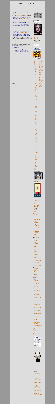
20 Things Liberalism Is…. (37, 304)
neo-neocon (35, 274)
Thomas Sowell (36, 332)
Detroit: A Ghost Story (40, 63)
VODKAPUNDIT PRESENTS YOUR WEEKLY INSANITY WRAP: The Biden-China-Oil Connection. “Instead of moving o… (38, 250)
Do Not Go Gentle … (36, 101)
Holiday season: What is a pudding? (38, 265)
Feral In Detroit (41, 66)
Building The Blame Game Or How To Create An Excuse (38, 278)
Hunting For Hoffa (40, 74)
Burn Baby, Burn (40, 81)
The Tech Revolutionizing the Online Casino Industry (38, 244)
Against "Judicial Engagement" (37, 227)
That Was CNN (35, 281)
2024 (35, 61)
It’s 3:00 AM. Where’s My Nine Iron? (36, 162)
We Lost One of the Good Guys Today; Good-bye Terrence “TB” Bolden (38, 290)
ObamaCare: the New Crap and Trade (36, 114)
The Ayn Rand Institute (37, 322)
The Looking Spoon (36, 323)
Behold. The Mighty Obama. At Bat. (36, 138)
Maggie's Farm (36, 264)
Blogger (29, 402)
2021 (35, 62)
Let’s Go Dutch (36, 127)
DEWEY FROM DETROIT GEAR (38, 374)
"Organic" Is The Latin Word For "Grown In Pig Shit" (37, 313)
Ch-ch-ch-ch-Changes (36, 106)
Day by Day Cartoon (36, 231)
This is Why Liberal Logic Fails (36, 103)
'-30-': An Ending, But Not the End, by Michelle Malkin (38, 268)
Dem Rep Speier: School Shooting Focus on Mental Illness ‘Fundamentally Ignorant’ (37, 215)
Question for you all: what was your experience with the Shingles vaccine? (38, 275)
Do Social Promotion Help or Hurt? (36, 150)
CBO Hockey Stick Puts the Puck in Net (36, 84)
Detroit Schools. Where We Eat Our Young (41, 85)
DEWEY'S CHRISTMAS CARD (37, 379)
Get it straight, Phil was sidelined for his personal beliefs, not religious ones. (38, 287)
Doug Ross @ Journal (36, 237)
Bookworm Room (36, 222)
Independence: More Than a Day (37, 382)
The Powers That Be (36, 324)
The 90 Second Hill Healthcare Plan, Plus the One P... (36, 111)
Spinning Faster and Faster (36, 152)
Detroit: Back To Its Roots (40, 67)
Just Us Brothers (41, 80)
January (36, 166)
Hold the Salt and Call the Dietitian (36, 133)
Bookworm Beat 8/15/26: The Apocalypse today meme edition (37, 223)
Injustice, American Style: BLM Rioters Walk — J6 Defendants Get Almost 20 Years (37, 310)
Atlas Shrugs (35, 209)
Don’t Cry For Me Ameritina (36, 129)
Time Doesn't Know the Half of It (41, 77)
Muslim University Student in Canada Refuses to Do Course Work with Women (38, 211)
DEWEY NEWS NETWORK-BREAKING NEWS (37, 378)
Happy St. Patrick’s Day (36, 120)
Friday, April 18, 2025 (36, 317)
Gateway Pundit (36, 243)
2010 (35, 68)
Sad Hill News (35, 306)
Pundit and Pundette (36, 294)
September (36, 74)
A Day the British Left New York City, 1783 (38, 238)
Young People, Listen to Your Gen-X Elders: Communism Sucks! (38, 207)
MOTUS (35, 271)
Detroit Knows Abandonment (41, 70)
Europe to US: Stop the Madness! (37, 385)
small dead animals (36, 312)
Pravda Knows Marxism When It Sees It (38, 384)
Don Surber (35, 236)
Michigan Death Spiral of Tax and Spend (41, 65)
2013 (35, 65)
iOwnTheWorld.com (36, 253)
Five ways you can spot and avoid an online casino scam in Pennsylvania (38, 307)
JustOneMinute (36, 254)
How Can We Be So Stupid (36, 91)
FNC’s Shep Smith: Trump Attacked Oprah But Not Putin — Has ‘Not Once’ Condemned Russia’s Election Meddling (38, 219)
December (36, 69)
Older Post (30, 81)
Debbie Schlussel (36, 232)
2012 (35, 66)
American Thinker (36, 206)
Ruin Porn (40, 75)
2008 (35, 169)
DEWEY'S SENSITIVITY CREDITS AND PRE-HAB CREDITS (38, 394)
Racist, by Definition (36, 82)
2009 (35, 168)
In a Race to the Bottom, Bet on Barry (36, 141)
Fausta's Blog (35, 240)
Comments (35, 45)
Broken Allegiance (40, 83)
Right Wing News (36, 303)
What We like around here (40, 69)
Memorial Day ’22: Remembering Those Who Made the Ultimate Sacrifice (37, 234)
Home (21, 81)
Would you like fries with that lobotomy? (36, 94)
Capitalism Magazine (36, 225)
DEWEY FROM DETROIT (27, 3)
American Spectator (36, 205)
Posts (35, 44)
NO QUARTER (36, 280)
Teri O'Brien (35, 319)
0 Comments (24, 59)
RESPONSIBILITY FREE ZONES (38, 389)
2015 (35, 63)
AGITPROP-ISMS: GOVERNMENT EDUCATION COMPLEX (38, 373)
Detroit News (17, 15)
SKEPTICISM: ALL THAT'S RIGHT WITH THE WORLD (38, 393)
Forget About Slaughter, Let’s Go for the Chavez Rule (36, 123)
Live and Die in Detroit (41, 72)
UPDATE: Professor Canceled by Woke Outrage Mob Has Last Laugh (38, 284)
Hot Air (35, 246)
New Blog (35, 330)
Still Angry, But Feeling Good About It (36, 88)
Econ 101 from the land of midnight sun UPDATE (36, 98)
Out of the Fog (36, 136)
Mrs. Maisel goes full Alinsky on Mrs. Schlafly (38, 241)
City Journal (35, 226)
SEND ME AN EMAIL (36, 41)
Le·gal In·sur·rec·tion (36, 256)
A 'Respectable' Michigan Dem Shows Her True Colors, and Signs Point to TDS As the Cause (38, 301)
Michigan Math (41, 73)
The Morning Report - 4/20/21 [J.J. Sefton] (37, 201)
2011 (35, 67)
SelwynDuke (35, 309)
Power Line (35, 292)
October (36, 72)
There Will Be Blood (36, 107)
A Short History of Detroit (41, 61)
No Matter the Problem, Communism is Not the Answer (38, 272)
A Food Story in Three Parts (37, 229)
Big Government (36, 213)
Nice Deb (35, 277)
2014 (35, 64)
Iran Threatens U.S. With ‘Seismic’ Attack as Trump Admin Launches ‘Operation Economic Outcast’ (37, 257)
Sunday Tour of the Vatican (36, 144)
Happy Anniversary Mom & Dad (36, 147)
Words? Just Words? (36, 386)
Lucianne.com (35, 259)
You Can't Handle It (40, 79)
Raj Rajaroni (36, 38)
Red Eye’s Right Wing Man (36, 155)
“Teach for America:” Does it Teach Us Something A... (36, 158)
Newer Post (13, 81)
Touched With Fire (36, 333)
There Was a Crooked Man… (36, 131)
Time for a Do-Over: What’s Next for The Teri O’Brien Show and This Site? (38, 320)
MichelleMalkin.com (36, 267)
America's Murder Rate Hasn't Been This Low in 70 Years (37, 298)
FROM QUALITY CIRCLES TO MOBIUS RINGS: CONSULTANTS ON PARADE (38, 391)
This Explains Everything (36, 117)
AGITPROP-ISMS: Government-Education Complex (37, 388)
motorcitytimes (36, 270)
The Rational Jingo (36, 329)
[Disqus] (22, 71)
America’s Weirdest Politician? (37, 292)
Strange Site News (36, 203)
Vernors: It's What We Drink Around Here (38, 383)
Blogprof (22, 15)
